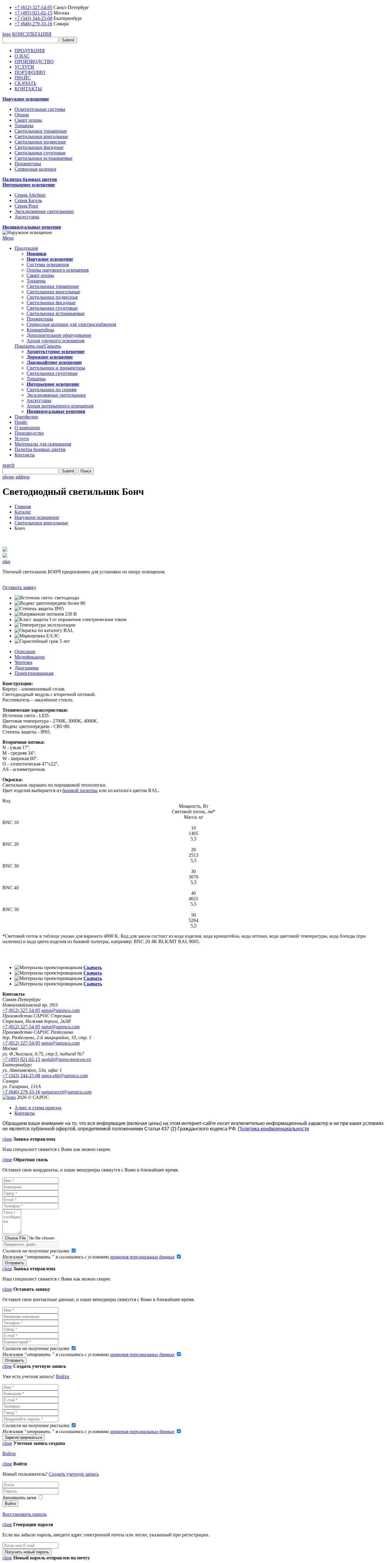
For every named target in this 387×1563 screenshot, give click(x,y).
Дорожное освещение (50, 356)
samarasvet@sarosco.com (66, 1091)
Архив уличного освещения (55, 340)
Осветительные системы (40, 109)
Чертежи (23, 662)
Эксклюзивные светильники (44, 211)
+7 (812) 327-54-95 (33, 7)
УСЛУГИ (24, 66)
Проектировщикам (34, 673)
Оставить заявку (19, 587)
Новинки (36, 253)
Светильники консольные (41, 136)
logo (6, 34)
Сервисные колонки (35, 169)
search (8, 465)
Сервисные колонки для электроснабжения (71, 324)
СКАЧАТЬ (25, 83)
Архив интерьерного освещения (60, 405)
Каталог (23, 511)
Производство (29, 433)
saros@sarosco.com (60, 1010)
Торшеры (24, 125)
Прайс (21, 422)
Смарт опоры (28, 120)
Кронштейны (40, 329)
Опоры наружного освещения (58, 269)
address (22, 476)
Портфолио (26, 416)
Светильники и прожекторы (56, 367)
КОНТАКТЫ (28, 88)
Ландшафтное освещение (54, 362)
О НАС (22, 56)
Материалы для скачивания (43, 443)
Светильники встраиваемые (44, 158)
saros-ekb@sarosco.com (64, 1075)
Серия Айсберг (30, 195)
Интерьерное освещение (28, 184)
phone (8, 476)
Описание (25, 651)
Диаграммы (27, 667)
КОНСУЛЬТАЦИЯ (31, 34)
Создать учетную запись (74, 1474)
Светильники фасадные (39, 147)
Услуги (22, 438)
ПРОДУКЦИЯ (30, 50)
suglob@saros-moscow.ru (66, 1059)
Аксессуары (27, 216)
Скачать (92, 967)
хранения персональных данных (142, 1256)
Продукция (26, 248)
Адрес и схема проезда (38, 1107)
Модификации (30, 656)
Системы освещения (48, 264)
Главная (23, 506)
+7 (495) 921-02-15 (33, 12)
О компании (27, 427)
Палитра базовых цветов (29, 179)
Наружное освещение (25, 99)
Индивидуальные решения (31, 227)
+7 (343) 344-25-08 (33, 18)
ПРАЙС (23, 77)
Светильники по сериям (51, 389)
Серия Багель (28, 200)
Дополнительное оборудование (59, 335)
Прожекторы (28, 163)
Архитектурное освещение (56, 351)
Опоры (22, 114)
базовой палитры (80, 790)
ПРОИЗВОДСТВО (34, 61)
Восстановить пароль (24, 1514)
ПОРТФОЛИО (30, 72)
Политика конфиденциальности (273, 1128)
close (7, 1139)
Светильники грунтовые (40, 152)
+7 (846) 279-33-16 (33, 23)
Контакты (25, 454)
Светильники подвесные (40, 141)
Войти (62, 1376)
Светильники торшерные (41, 131)
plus (6, 561)
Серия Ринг (27, 205)
